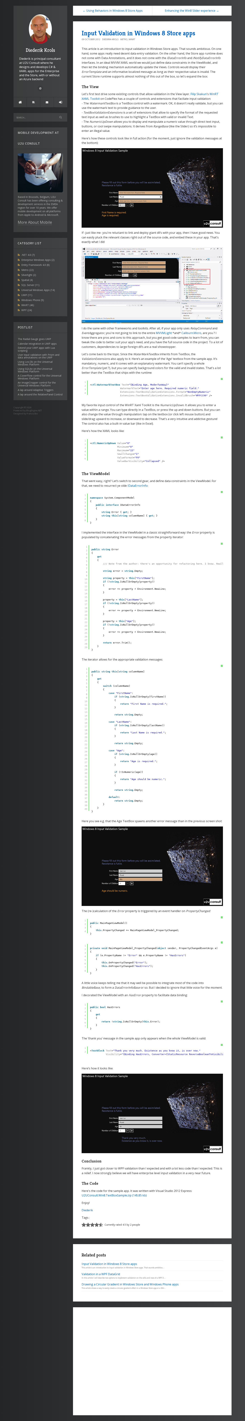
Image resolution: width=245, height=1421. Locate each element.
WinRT (27, 305)
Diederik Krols (40, 50)
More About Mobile (35, 222)
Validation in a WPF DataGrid (101, 1274)
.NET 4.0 (28, 255)
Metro (27, 270)
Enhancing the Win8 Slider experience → (192, 11)
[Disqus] (152, 1361)
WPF (26, 310)
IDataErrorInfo (138, 486)
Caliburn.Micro (191, 333)
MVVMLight (164, 333)
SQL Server (30, 285)
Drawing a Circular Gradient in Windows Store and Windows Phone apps (130, 1284)
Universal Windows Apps (38, 290)
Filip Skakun (198, 94)
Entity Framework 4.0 (35, 265)
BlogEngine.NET (34, 410)
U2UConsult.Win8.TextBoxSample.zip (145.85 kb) (114, 1195)
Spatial (27, 280)
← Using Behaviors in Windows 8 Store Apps (113, 11)
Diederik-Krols (110, 39)
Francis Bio (32, 413)
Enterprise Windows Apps (38, 260)
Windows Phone (32, 300)
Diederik (87, 1210)
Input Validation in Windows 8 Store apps (138, 33)
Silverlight (28, 275)
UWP (26, 295)
